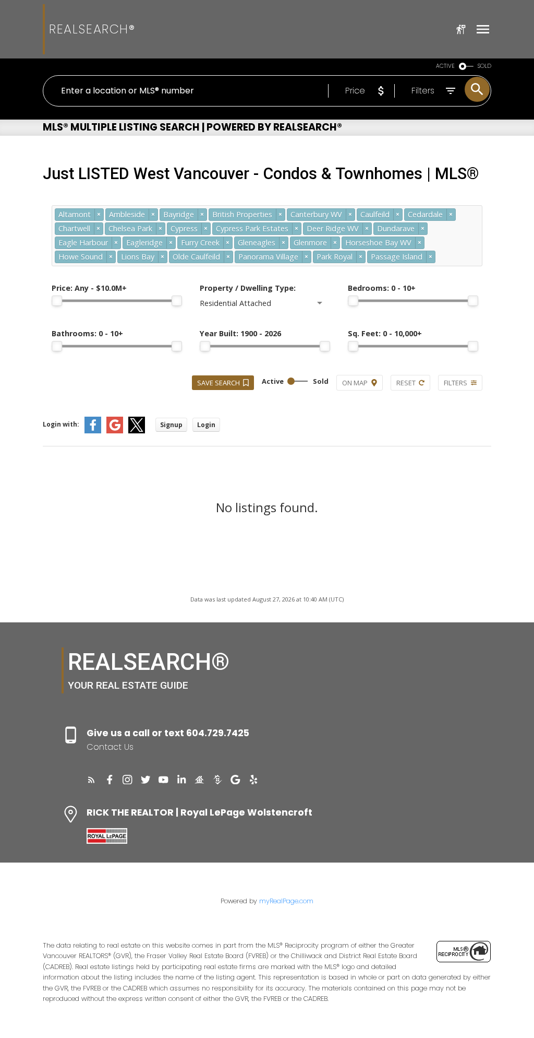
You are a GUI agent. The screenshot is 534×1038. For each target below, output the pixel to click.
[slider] (57, 301)
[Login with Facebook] (92, 431)
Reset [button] (406, 382)
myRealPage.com (286, 901)
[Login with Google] (114, 431)
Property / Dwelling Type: (248, 288)
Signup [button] (171, 424)
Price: (89, 288)
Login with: (61, 424)
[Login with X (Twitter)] (136, 431)
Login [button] (206, 424)
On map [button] (355, 382)
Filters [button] (455, 382)
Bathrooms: (87, 333)
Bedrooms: (382, 288)
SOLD (484, 66)
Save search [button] (218, 382)
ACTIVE (445, 66)
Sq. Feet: (385, 333)
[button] (91, 780)
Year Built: (240, 333)
